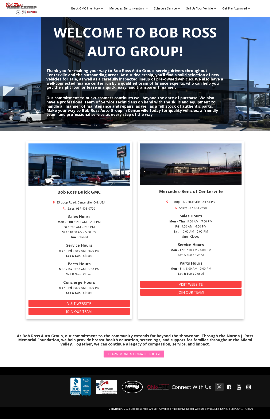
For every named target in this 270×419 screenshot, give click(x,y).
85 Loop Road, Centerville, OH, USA (81, 202)
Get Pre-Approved (234, 8)
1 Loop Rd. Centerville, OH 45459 (192, 202)
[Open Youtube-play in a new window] (239, 387)
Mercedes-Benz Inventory (126, 8)
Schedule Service (165, 8)
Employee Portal (242, 409)
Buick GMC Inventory (85, 8)
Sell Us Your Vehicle (199, 8)
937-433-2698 (197, 208)
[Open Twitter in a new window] (219, 387)
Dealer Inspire (219, 409)
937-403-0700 (85, 208)
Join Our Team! (79, 311)
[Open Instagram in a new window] (248, 387)
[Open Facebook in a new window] (229, 387)
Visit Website (79, 303)
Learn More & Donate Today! (134, 354)
